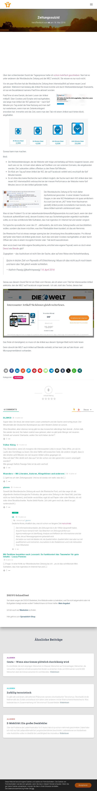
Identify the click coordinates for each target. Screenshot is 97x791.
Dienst (5, 248)
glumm (6, 487)
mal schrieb (66, 524)
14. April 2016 (47, 269)
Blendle (16, 248)
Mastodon (24, 610)
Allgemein (18, 377)
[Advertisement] (48, 54)
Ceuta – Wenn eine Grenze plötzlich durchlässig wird (38, 661)
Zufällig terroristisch (19, 692)
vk (13, 517)
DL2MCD (7, 418)
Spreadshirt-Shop (27, 617)
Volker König (9, 445)
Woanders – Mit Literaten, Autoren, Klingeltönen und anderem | (34, 474)
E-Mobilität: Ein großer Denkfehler (27, 723)
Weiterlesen (54, 672)
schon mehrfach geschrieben (67, 75)
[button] (6, 370)
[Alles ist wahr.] (8, 4)
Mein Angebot (64, 603)
